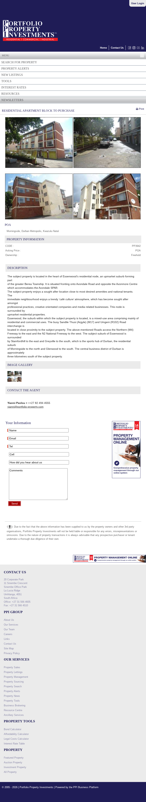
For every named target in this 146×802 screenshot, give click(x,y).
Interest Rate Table (14, 743)
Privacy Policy (12, 653)
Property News (12, 696)
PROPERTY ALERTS (15, 68)
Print (141, 108)
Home (103, 47)
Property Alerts (12, 691)
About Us (9, 619)
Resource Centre (13, 710)
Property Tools (12, 700)
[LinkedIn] (142, 48)
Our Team (9, 629)
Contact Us (117, 47)
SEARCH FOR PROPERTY (19, 62)
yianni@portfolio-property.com (25, 406)
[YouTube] (137, 48)
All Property (10, 772)
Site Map (9, 648)
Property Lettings (13, 672)
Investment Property (15, 767)
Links (7, 639)
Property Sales (12, 667)
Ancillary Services (14, 715)
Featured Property (14, 757)
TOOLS (6, 81)
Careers (8, 634)
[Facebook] (129, 48)
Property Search (13, 686)
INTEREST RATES (13, 87)
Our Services (11, 624)
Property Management (16, 676)
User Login (137, 3)
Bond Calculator (12, 729)
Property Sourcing (14, 681)
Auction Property (13, 762)
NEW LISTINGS (12, 74)
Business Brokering (14, 705)
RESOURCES (10, 93)
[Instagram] (133, 48)
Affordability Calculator (16, 734)
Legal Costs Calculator (16, 738)
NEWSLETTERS (12, 100)
